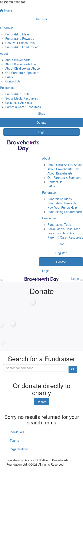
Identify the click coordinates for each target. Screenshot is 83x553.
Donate (41, 402)
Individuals (17, 432)
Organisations (19, 449)
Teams (14, 440)
